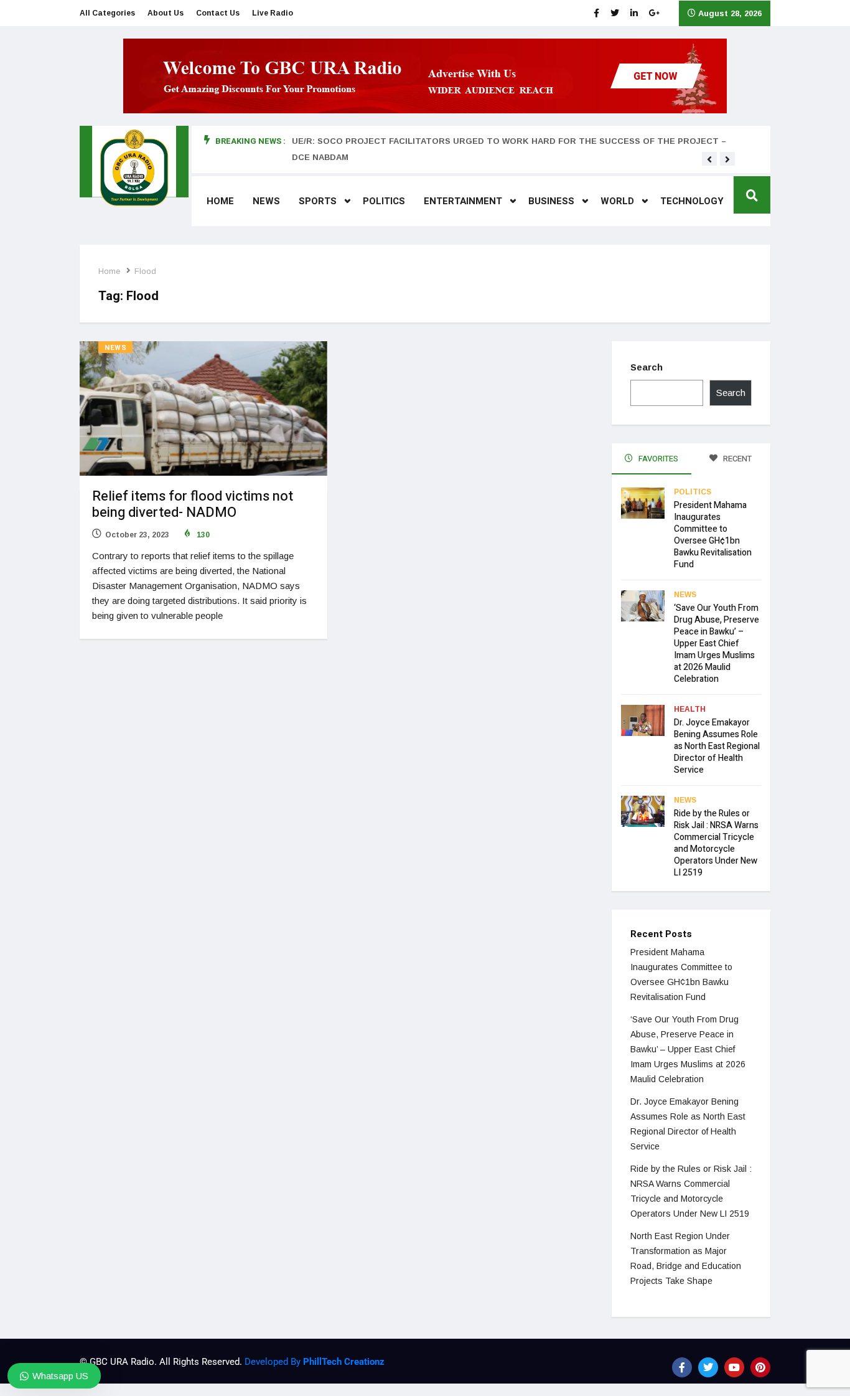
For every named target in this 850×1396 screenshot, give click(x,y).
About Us (165, 13)
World (617, 201)
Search (646, 367)
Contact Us (218, 13)
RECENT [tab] (736, 459)
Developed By (313, 1361)
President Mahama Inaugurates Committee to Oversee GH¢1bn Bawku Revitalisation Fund (713, 535)
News (266, 201)
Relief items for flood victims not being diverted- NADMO (192, 504)
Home (220, 201)
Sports (318, 201)
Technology (692, 201)
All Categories (107, 13)
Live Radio (272, 13)
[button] (709, 159)
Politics (384, 201)
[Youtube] (734, 1367)
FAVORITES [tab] (657, 459)
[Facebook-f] (682, 1367)
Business (551, 201)
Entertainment (463, 201)
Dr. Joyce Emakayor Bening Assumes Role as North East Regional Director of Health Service (717, 746)
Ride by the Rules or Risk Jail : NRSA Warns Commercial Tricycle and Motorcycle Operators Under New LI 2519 (716, 843)
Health (690, 709)
